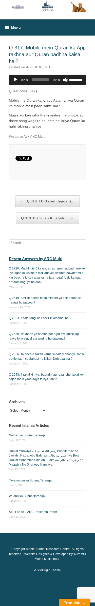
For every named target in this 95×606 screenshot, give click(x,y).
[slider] (76, 79)
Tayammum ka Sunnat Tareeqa (30, 480)
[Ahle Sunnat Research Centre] (47, 6)
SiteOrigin (43, 570)
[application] (47, 80)
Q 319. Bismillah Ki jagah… (47, 218)
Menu (16, 27)
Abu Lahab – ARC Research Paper (33, 512)
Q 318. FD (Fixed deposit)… (47, 201)
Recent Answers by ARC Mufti (35, 259)
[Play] (15, 79)
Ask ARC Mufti (34, 136)
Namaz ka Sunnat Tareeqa (27, 435)
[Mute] (65, 79)
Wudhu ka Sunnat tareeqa (27, 496)
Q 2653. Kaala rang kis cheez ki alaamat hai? (40, 318)
